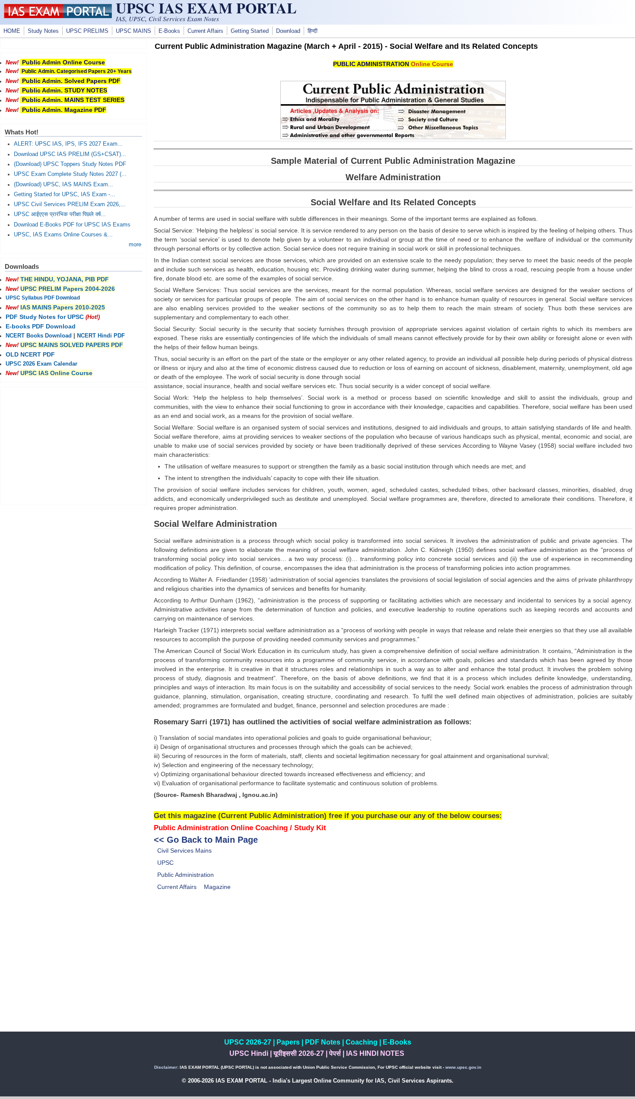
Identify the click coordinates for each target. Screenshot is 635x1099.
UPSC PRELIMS (87, 31)
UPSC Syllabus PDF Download (43, 298)
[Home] (58, 16)
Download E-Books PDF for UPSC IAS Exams (72, 225)
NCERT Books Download (39, 336)
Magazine (217, 886)
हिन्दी (313, 31)
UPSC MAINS (133, 31)
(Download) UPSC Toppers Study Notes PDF (70, 164)
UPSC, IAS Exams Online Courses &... (63, 235)
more (135, 245)
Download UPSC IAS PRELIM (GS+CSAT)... (70, 154)
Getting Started (250, 31)
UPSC (165, 862)
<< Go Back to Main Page (206, 839)
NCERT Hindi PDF (101, 336)
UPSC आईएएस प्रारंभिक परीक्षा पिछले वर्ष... (60, 214)
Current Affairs (205, 31)
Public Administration (185, 874)
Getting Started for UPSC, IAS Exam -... (64, 194)
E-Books (169, 31)
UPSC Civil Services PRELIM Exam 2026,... (70, 204)
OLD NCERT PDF (30, 354)
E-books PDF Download (41, 326)
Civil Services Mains (184, 850)
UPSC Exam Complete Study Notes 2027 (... (70, 174)
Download (288, 31)
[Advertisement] (393, 971)
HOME (11, 31)
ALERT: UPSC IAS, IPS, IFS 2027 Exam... (68, 144)
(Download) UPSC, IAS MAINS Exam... (63, 185)
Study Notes (43, 31)
